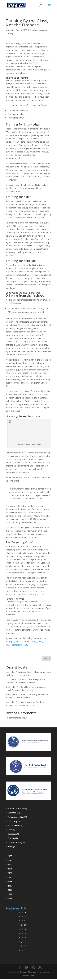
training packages (38, 641)
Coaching (34, 30)
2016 (10, 890)
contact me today (20, 644)
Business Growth (15, 808)
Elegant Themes (28, 972)
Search (47, 658)
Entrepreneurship (15, 817)
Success (42, 30)
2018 (10, 881)
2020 (10, 873)
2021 (10, 868)
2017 (10, 885)
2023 (10, 860)
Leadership (12, 821)
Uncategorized (14, 842)
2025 (10, 856)
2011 (10, 898)
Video (10, 846)
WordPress (28, 975)
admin (11, 30)
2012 (10, 894)
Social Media (13, 825)
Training (9, 33)
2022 (10, 864)
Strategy (11, 829)
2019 (10, 877)
